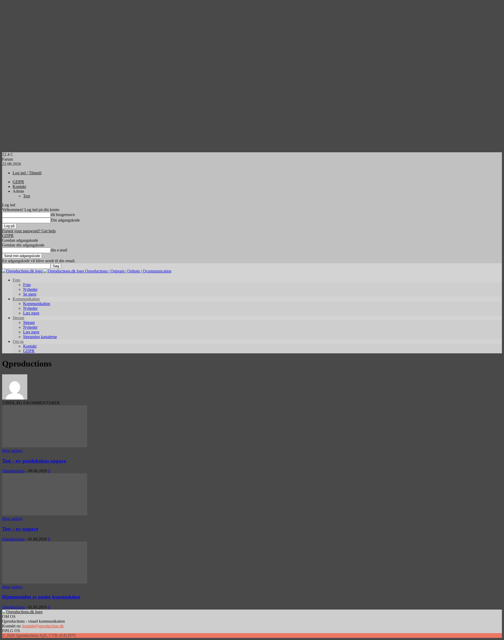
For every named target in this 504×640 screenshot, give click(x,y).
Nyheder (30, 289)
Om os (18, 341)
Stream (18, 318)
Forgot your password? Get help (29, 231)
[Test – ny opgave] (44, 514)
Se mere (29, 294)
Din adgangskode (65, 220)
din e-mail (59, 250)
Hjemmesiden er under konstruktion (41, 597)
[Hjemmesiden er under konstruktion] (44, 582)
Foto (16, 280)
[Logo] (23, 271)
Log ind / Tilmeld (27, 173)
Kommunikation (26, 299)
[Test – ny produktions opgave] (44, 446)
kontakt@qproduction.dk (43, 626)
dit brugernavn (63, 214)
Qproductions (13, 471)
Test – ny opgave (20, 529)
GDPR (18, 182)
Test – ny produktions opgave (34, 461)
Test (26, 196)
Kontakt (19, 186)
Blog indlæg (12, 450)
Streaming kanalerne (40, 336)
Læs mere (31, 313)
